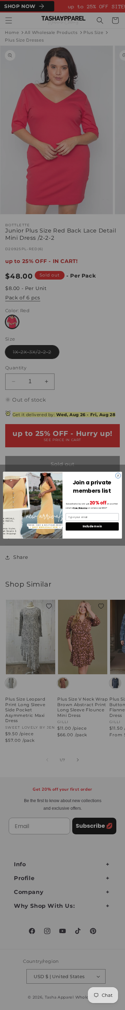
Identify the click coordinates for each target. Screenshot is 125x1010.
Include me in (92, 526)
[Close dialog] (117, 475)
